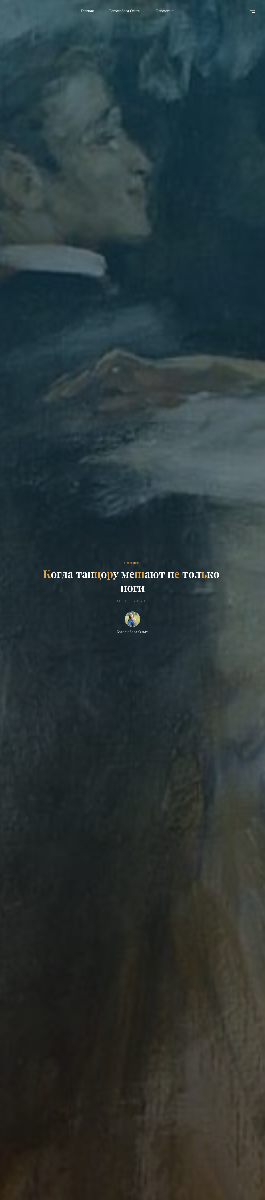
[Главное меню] (251, 11)
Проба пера (131, 563)
